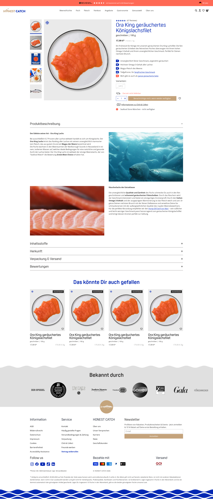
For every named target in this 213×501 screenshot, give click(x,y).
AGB (32, 426)
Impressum (34, 439)
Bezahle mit (101, 458)
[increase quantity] (125, 98)
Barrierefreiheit (36, 447)
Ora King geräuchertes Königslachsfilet (45, 336)
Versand (161, 458)
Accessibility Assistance (39, 451)
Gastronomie (122, 10)
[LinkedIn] (53, 464)
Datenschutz (35, 435)
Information (38, 420)
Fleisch (87, 10)
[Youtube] (43, 464)
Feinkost (97, 10)
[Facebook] (37, 464)
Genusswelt (137, 10)
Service (66, 420)
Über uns (150, 10)
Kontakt (64, 426)
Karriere (96, 435)
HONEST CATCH (104, 420)
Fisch (78, 10)
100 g (120, 86)
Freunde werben (68, 447)
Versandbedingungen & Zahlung (75, 435)
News (95, 439)
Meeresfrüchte (66, 10)
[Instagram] (32, 464)
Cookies (33, 443)
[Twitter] (48, 464)
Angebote (109, 10)
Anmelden (154, 436)
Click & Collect (67, 443)
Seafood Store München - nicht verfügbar (137, 109)
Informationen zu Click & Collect (134, 104)
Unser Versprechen (101, 430)
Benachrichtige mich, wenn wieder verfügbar (152, 98)
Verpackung (66, 439)
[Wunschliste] (203, 11)
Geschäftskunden (100, 443)
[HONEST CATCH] (28, 10)
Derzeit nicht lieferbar (132, 93)
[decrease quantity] (118, 98)
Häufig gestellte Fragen (71, 430)
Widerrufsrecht (36, 430)
